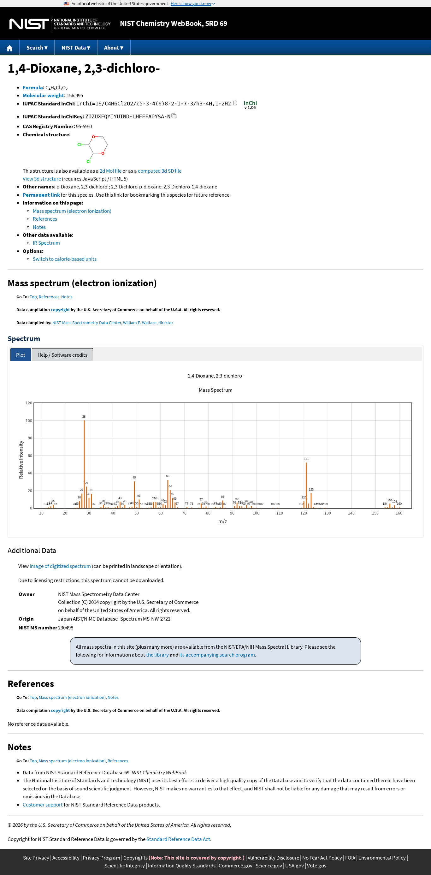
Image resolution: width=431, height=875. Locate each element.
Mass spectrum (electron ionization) (72, 210)
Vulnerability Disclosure (273, 857)
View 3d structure (42, 178)
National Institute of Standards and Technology (59, 23)
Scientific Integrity (124, 865)
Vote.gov (317, 865)
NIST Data (74, 47)
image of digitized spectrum (60, 565)
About (111, 47)
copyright (60, 309)
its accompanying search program (217, 654)
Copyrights (135, 857)
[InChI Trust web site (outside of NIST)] (250, 108)
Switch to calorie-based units (65, 258)
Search (35, 47)
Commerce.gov (235, 865)
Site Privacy (36, 857)
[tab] (20, 354)
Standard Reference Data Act (178, 839)
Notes (39, 226)
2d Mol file (110, 170)
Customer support (43, 804)
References (45, 218)
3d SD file (171, 170)
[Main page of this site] (10, 47)
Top (33, 297)
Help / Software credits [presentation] (62, 354)
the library (157, 654)
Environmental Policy (382, 857)
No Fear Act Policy (322, 857)
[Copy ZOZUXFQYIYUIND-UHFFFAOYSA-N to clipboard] (174, 117)
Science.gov (269, 865)
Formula (33, 87)
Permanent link (41, 194)
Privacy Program (101, 857)
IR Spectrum (46, 242)
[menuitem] (10, 47)
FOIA (350, 857)
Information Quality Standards (182, 865)
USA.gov (294, 865)
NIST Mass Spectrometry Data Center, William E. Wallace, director (112, 322)
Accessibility (66, 857)
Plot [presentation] (20, 354)
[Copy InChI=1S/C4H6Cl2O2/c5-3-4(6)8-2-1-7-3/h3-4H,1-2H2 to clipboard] (234, 105)
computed (149, 170)
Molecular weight (43, 95)
